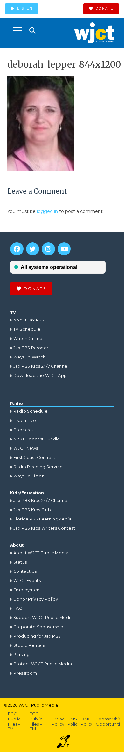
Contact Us (25, 571)
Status (20, 562)
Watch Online (27, 338)
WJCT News (25, 448)
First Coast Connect (34, 457)
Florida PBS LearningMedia (42, 519)
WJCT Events (27, 580)
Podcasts (23, 429)
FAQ (18, 608)
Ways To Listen (29, 476)
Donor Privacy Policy (35, 599)
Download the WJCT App (40, 375)
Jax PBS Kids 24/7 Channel (41, 366)
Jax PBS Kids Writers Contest (44, 528)
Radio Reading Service (38, 466)
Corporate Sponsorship (38, 626)
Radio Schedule (30, 411)
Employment (27, 589)
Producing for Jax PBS (37, 636)
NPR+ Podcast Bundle (36, 439)
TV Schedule (26, 329)
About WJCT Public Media (40, 552)
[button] (17, 30)
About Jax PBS (29, 320)
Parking (21, 654)
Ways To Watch (29, 357)
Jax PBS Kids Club (32, 509)
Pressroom (25, 673)
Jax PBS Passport (31, 347)
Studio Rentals (29, 645)
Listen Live (24, 420)
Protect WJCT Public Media (42, 663)
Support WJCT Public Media (43, 617)
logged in (47, 211)
